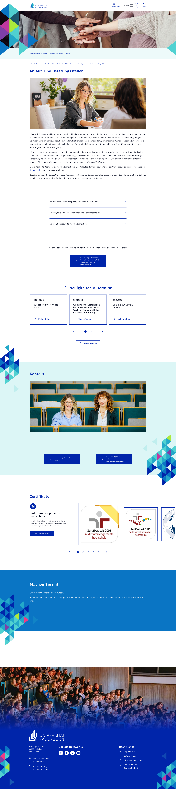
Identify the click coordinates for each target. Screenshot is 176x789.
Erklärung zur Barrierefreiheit (131, 766)
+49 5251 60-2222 (40, 769)
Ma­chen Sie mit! (45, 584)
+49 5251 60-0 (38, 761)
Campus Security (39, 766)
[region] (87, 53)
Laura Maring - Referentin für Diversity (64, 459)
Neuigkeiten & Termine (56, 53)
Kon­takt (68, 53)
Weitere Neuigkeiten (90, 343)
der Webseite (36, 170)
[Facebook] (67, 753)
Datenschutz (130, 756)
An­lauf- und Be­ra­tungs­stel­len (38, 53)
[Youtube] (78, 753)
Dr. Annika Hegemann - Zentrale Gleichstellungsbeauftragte (115, 459)
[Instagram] (61, 753)
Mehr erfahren (44, 533)
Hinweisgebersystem (133, 760)
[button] (118, 5)
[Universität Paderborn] (88, 735)
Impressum (129, 751)
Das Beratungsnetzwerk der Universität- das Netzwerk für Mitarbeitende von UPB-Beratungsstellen (90, 261)
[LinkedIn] (72, 753)
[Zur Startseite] (39, 5)
